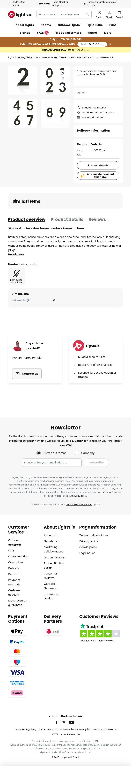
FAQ (11, 550)
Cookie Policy (95, 729)
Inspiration (51, 594)
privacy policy (79, 495)
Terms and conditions (93, 535)
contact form (104, 492)
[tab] (26, 219)
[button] (22, 113)
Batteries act (110, 729)
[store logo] (20, 14)
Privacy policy (88, 541)
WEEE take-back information (66, 734)
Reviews (97, 219)
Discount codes (54, 557)
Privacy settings (22, 729)
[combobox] (64, 14)
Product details (67, 219)
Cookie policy (88, 547)
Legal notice (87, 553)
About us (50, 535)
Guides (48, 598)
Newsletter (51, 541)
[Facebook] (59, 722)
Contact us (15, 562)
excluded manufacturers (79, 504)
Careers (49, 584)
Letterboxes (33, 57)
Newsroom (51, 588)
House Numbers (49, 57)
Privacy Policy (79, 729)
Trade (48, 563)
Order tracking (18, 556)
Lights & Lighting (16, 57)
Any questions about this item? (100, 175)
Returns (13, 574)
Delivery (13, 568)
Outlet (92, 33)
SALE (40, 33)
